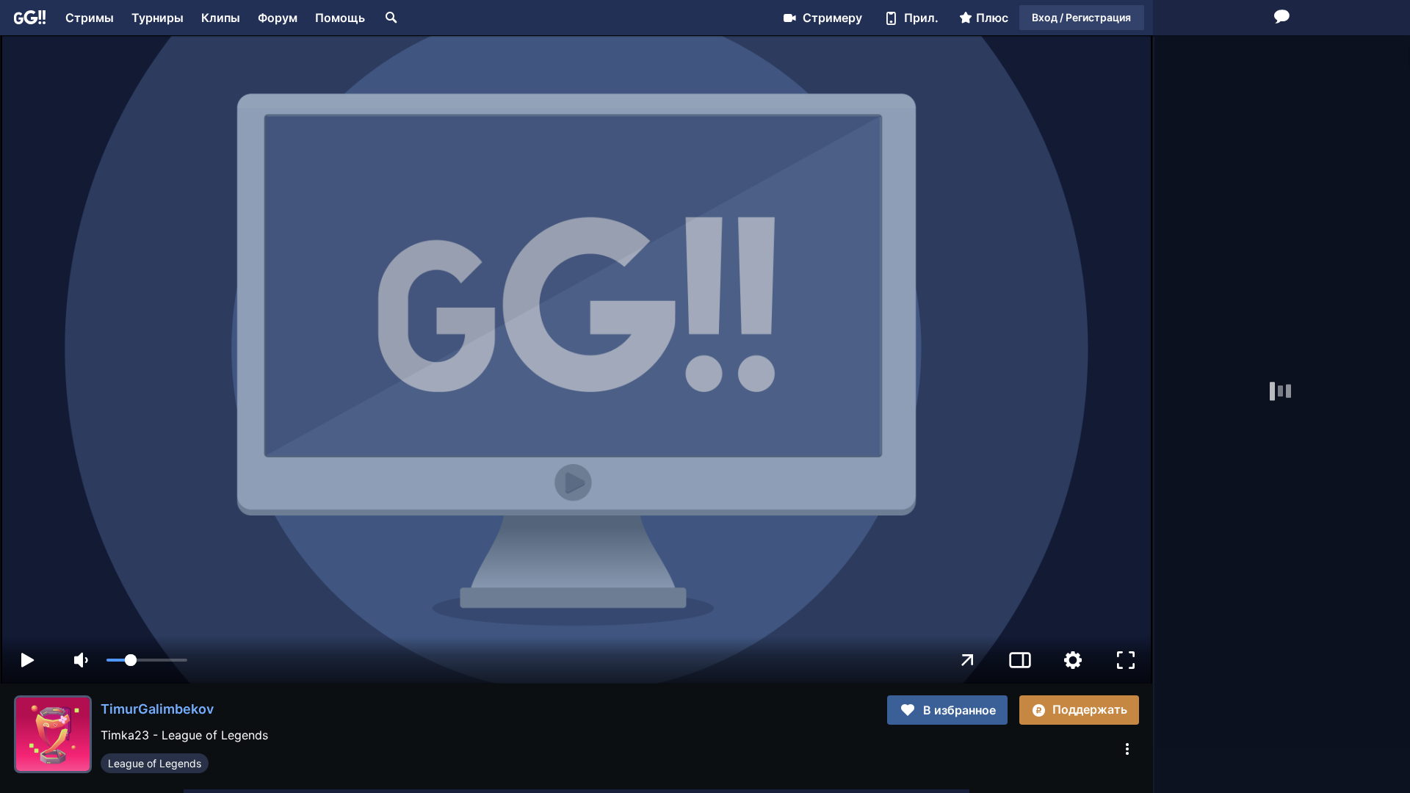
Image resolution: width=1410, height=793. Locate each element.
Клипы (220, 17)
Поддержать (1089, 709)
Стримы (89, 17)
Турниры (157, 17)
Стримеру (832, 17)
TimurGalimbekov (157, 709)
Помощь (340, 17)
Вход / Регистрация (1081, 17)
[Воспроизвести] (27, 660)
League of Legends (154, 763)
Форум (277, 17)
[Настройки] (1073, 660)
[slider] (146, 660)
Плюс (992, 17)
